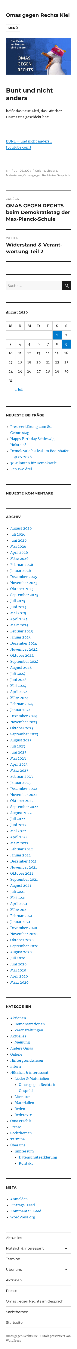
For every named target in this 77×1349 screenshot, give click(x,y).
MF (8, 170)
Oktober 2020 (22, 940)
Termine (17, 1139)
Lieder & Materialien (32, 1078)
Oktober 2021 (21, 873)
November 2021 (23, 867)
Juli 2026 (17, 534)
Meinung (22, 1042)
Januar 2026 (20, 570)
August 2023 (20, 740)
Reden (20, 1109)
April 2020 (19, 976)
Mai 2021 (17, 897)
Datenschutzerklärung (38, 1157)
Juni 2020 (18, 964)
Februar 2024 (21, 704)
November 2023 (23, 722)
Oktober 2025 (22, 589)
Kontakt (26, 1163)
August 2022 (21, 813)
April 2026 (19, 552)
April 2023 (19, 764)
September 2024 (24, 661)
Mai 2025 (18, 613)
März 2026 (19, 558)
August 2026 (21, 528)
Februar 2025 (21, 631)
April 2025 (19, 619)
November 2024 (23, 649)
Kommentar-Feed (25, 1211)
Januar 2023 (20, 782)
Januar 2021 (20, 922)
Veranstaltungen (29, 1030)
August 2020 (21, 952)
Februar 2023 (21, 776)
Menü (13, 28)
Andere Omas (21, 1048)
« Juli (19, 389)
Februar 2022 (21, 849)
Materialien (24, 1103)
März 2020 (19, 982)
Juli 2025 (17, 601)
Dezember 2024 (23, 643)
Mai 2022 (18, 831)
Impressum (24, 1151)
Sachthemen (21, 1133)
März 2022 (19, 843)
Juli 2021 (17, 891)
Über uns (17, 1145)
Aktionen (18, 1018)
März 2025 (19, 625)
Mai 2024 (18, 685)
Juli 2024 (17, 673)
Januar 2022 (20, 855)
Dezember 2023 (23, 716)
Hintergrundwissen (26, 1060)
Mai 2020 (18, 970)
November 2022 (23, 794)
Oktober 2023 (21, 728)
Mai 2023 (18, 758)
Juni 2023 (18, 752)
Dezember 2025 (23, 576)
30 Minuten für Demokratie (33, 463)
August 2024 (21, 667)
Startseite (14, 1322)
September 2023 (24, 734)
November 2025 (23, 583)
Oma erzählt (20, 1121)
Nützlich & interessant (29, 1072)
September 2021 (24, 879)
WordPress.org (22, 1217)
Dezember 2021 (23, 861)
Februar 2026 (21, 564)
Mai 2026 (18, 546)
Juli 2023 (17, 746)
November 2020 (23, 934)
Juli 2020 (17, 958)
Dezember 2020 (23, 928)
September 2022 (24, 807)
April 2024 (19, 692)
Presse (15, 1127)
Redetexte (23, 1115)
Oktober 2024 (22, 655)
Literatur (22, 1097)
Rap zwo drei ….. (23, 469)
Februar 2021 (21, 916)
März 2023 (19, 770)
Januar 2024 (20, 710)
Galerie (40, 170)
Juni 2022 (18, 825)
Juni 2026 (18, 540)
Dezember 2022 (23, 788)
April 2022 (19, 837)
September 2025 (24, 595)
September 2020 (24, 946)
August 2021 (20, 885)
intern (15, 1066)
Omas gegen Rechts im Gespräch (46, 175)
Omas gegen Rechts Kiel (38, 15)
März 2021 (19, 909)
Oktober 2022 (22, 801)
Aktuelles (18, 1036)
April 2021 (18, 903)
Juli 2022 (17, 819)
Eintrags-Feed (22, 1205)
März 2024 (19, 698)
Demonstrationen (30, 1024)
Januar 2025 (20, 637)
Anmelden (19, 1199)
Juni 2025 (18, 607)
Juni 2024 (18, 679)
